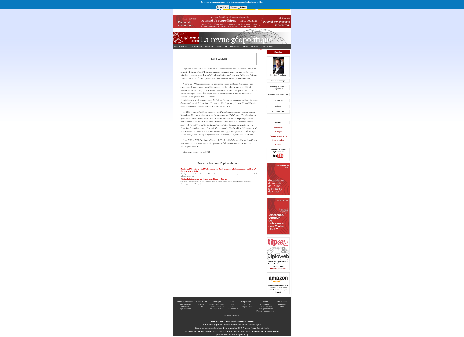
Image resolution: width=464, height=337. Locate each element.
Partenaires (278, 127)
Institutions (185, 306)
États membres (185, 304)
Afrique (247, 304)
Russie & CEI (209, 46)
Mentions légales (255, 325)
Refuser (243, 7)
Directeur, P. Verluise (278, 75)
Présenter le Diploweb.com (278, 94)
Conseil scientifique (278, 81)
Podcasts (282, 304)
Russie (201, 304)
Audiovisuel (254, 46)
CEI (201, 306)
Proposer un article (278, 112)
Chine (232, 304)
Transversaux (265, 304)
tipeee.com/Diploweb (278, 268)
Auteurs (278, 106)
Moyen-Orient (247, 306)
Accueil (259, 49)
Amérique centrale (216, 306)
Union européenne (196, 46)
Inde (232, 306)
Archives (278, 144)
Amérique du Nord (216, 304)
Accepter (234, 7)
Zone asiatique (232, 309)
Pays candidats (185, 309)
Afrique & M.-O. (235, 46)
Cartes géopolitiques (180, 46)
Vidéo (282, 306)
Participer (278, 132)
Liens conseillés (278, 140)
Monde (245, 46)
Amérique (219, 46)
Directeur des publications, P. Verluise (208, 328)
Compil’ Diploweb (265, 306)
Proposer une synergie (278, 136)
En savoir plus (222, 7)
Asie (226, 46)
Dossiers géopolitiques (265, 311)
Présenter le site (263, 328)
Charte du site (278, 100)
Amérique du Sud (216, 309)
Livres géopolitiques (265, 309)
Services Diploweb (267, 46)
